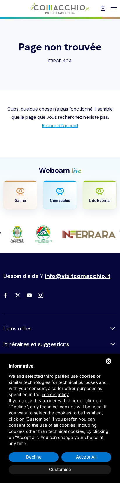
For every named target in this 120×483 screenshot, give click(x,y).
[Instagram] (41, 295)
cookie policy (55, 394)
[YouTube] (29, 295)
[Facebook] (6, 295)
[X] (17, 295)
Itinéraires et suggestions (36, 344)
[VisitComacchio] (60, 8)
